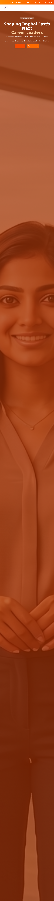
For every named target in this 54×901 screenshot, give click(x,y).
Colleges (28, 2)
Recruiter (38, 2)
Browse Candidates (16, 2)
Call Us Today (34, 46)
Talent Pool (48, 2)
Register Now (20, 46)
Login (50, 8)
